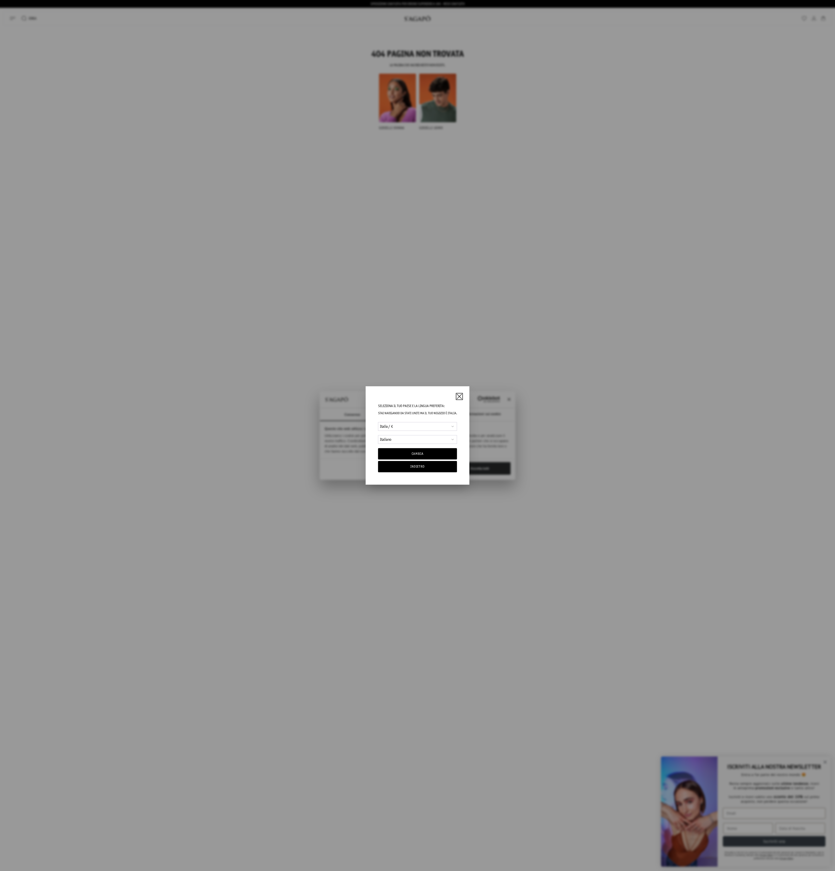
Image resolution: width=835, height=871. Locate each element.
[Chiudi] (459, 396)
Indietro (417, 467)
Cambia (418, 454)
